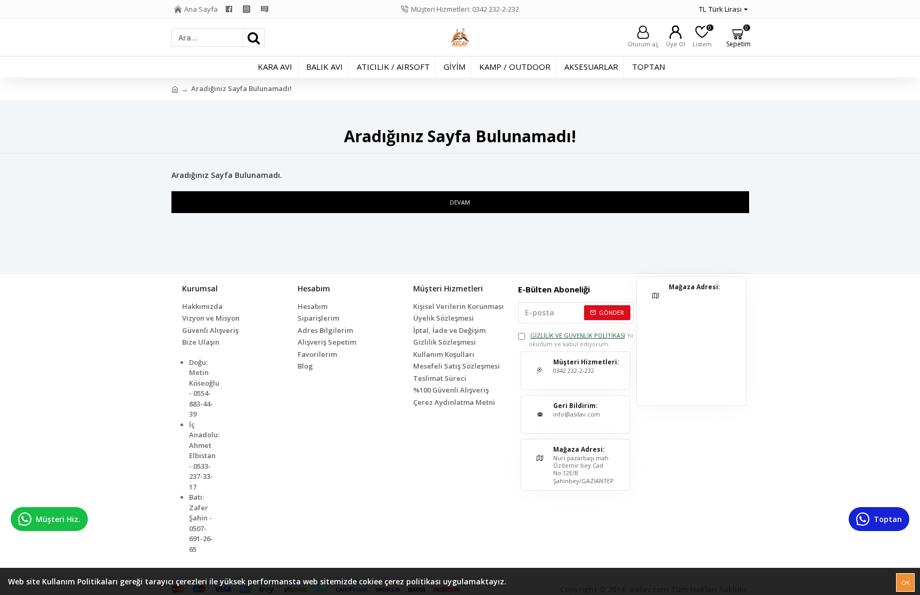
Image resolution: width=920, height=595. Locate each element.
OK (905, 582)
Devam (460, 202)
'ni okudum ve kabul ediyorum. (581, 339)
